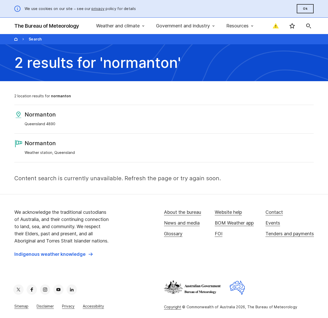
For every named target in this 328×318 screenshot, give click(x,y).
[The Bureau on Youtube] (58, 289)
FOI (218, 233)
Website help (228, 212)
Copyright (172, 307)
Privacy (68, 306)
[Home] (15, 39)
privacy (98, 8)
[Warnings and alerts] (276, 26)
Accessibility (93, 306)
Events (272, 223)
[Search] (308, 26)
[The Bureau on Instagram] (45, 289)
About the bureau (182, 212)
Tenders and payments (289, 233)
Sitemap (21, 306)
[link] (53, 254)
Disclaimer (45, 306)
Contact (274, 212)
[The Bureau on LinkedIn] (72, 289)
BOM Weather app (234, 223)
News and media (182, 223)
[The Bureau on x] (18, 289)
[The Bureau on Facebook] (32, 289)
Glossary (173, 233)
